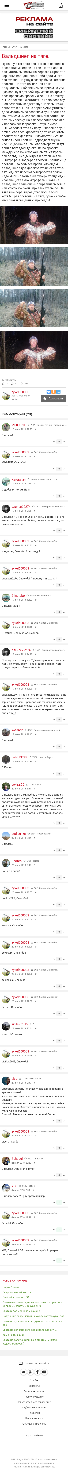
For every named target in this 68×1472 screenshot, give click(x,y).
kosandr (17, 730)
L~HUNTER (20, 757)
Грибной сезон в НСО (15, 1297)
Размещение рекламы (34, 1423)
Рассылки (34, 1412)
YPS (14, 1186)
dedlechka (19, 834)
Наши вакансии (34, 1418)
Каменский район (13, 1334)
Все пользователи (34, 1391)
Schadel (17, 1158)
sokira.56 (18, 784)
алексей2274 (21, 506)
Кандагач (19, 479)
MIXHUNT (19, 425)
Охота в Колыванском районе (21, 1311)
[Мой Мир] (58, 392)
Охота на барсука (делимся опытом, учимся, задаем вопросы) (29, 1341)
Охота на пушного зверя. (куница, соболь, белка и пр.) (33, 1323)
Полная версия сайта (36, 1363)
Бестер (17, 861)
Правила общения (34, 1396)
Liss (14, 1078)
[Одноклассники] (53, 392)
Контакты (34, 1385)
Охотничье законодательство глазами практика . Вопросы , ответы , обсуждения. (32, 1304)
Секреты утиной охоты (16, 1292)
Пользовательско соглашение (34, 1402)
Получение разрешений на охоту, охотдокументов (33, 1316)
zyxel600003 (20, 392)
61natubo (18, 595)
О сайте (34, 1380)
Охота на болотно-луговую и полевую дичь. (29, 1329)
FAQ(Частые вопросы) (34, 1407)
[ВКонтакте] (49, 392)
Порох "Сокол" (11, 1287)
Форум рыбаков (34, 1435)
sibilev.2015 (20, 1024)
